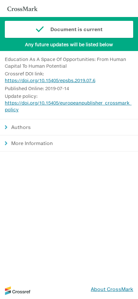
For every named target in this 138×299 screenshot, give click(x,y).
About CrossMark (112, 289)
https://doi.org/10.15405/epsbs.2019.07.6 (50, 80)
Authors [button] (21, 127)
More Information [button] (32, 143)
